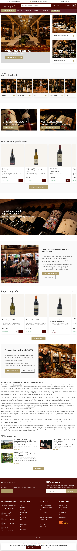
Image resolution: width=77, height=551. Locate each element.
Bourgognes (72, 391)
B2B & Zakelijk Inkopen (45, 526)
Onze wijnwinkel (21, 491)
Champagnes (46, 391)
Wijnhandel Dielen (17, 385)
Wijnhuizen (28, 10)
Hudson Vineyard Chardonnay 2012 (36, 170)
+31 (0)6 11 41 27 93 (9, 519)
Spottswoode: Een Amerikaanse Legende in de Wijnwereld (25, 453)
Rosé (21, 514)
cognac (64, 392)
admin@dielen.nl (8, 527)
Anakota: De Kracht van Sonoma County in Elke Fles (25, 440)
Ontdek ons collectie (12, 370)
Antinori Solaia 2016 (32, 319)
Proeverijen (23, 529)
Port (21, 519)
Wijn (21, 505)
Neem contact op (49, 277)
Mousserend (23, 512)
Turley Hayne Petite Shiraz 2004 (11, 170)
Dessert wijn (23, 522)
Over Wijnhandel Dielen (45, 505)
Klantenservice (45, 10)
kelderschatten (30, 407)
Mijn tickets (61, 510)
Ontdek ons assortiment (50, 273)
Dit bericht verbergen (33, 547)
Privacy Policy (43, 512)
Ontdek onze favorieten (37, 187)
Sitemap (42, 522)
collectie (7, 391)
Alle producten (62, 517)
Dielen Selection (24, 526)
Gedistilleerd (23, 524)
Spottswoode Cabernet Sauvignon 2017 (57, 170)
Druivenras (23, 517)
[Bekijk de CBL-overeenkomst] (63, 521)
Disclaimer (42, 510)
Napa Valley (32, 392)
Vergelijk (61, 514)
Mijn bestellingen (63, 507)
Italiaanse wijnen (10, 392)
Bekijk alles (38, 468)
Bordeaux (58, 391)
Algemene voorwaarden (46, 507)
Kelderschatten (56, 10)
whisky (69, 392)
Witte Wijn (22, 510)
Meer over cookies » (46, 547)
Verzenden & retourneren (46, 517)
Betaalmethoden (44, 514)
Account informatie (63, 505)
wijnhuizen (16, 400)
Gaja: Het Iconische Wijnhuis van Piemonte (64, 440)
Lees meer (17, 449)
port (61, 392)
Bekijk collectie (37, 338)
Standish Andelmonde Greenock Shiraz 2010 (57, 320)
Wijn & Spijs (20, 10)
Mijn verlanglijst (62, 512)
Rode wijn (22, 507)
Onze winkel (36, 10)
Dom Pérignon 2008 (8, 319)
